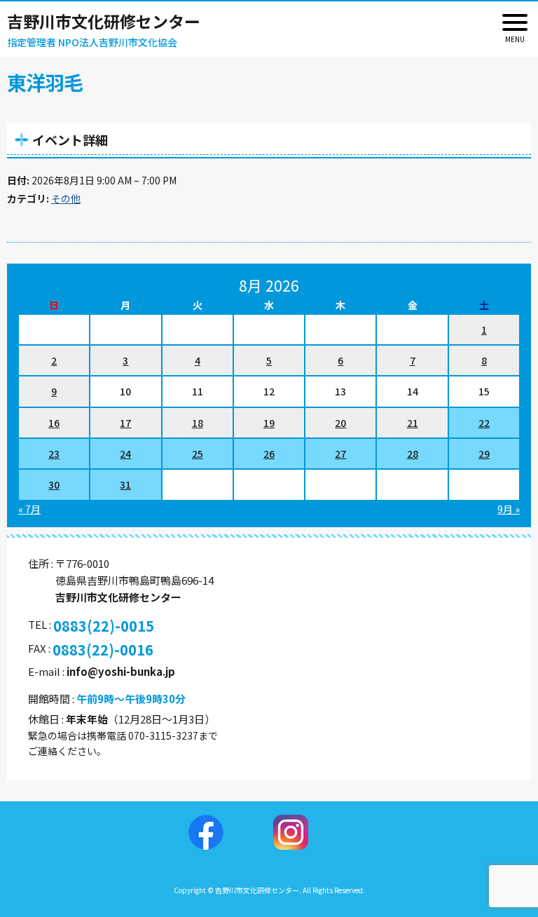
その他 (66, 198)
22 (484, 423)
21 (412, 423)
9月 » (508, 509)
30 (54, 484)
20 (340, 423)
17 (125, 423)
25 (197, 454)
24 (125, 454)
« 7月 (29, 509)
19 (269, 423)
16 (54, 423)
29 (484, 454)
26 (269, 454)
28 (412, 454)
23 (54, 454)
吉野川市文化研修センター (103, 21)
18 (197, 423)
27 (340, 454)
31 (125, 484)
